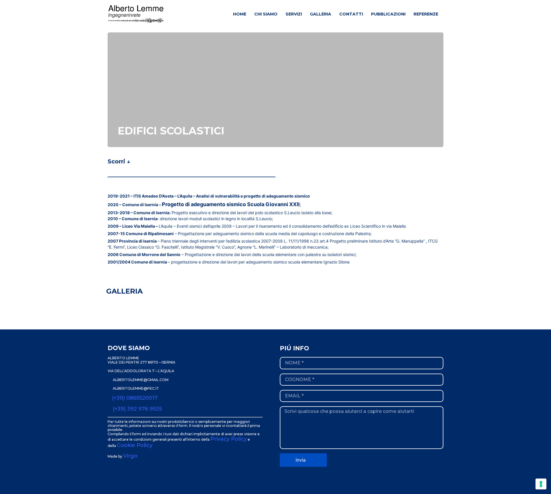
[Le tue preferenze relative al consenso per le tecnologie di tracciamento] (541, 484)
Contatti (351, 14)
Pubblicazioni (388, 14)
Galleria (320, 14)
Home (239, 14)
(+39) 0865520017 (135, 398)
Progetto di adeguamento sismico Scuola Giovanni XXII (231, 204)
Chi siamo (266, 14)
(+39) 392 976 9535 (137, 409)
